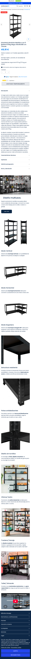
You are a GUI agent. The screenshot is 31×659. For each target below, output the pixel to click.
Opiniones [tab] (4, 159)
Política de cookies (5, 647)
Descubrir (21, 3)
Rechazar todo (15, 655)
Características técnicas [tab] (8, 155)
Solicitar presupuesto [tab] (7, 164)
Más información (23, 76)
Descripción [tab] (4, 90)
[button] (6, 212)
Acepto (15, 651)
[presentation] (1, 24)
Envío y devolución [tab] (6, 168)
